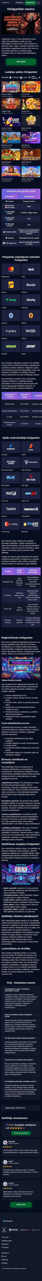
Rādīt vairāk (21, 1204)
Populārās (5, 77)
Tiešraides (15, 77)
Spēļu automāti (34, 77)
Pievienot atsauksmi (21, 1133)
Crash (25, 77)
